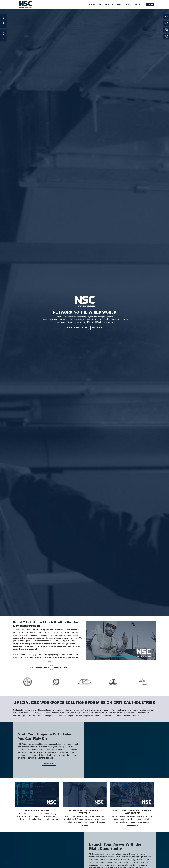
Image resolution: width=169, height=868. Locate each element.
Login (150, 4)
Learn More (49, 763)
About (92, 4)
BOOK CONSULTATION (39, 667)
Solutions (103, 4)
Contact (138, 4)
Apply (3, 35)
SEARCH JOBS (60, 667)
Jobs (128, 4)
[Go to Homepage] (25, 4)
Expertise (117, 4)
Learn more (36, 826)
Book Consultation (77, 328)
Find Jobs (97, 328)
